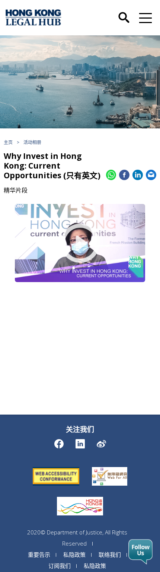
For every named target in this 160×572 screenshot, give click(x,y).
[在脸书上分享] (124, 175)
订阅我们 (59, 565)
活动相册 (32, 142)
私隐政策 (74, 554)
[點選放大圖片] (80, 243)
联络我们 (110, 554)
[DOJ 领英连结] (80, 442)
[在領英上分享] (137, 175)
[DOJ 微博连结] (101, 442)
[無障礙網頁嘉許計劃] (109, 467)
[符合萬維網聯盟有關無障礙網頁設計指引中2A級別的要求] (56, 467)
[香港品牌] (79, 497)
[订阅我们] (140, 552)
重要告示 (39, 554)
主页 (8, 142)
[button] (144, 17)
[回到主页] (33, 17)
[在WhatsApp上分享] (111, 175)
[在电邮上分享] (151, 175)
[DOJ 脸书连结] (59, 442)
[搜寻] (124, 12)
